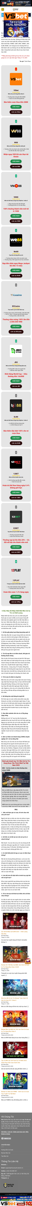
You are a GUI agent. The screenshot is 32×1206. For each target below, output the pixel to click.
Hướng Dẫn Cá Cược (7, 1150)
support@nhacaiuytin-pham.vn (14, 1168)
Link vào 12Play (16, 602)
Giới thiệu (4, 1132)
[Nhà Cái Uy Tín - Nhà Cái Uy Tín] (16, 9)
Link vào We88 (16, 275)
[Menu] (2, 9)
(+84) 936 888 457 (11, 1171)
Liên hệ (10, 1132)
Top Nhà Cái (4, 1156)
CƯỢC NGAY (16, 107)
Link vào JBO (16, 386)
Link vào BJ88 (16, 443)
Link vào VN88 (16, 221)
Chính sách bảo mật (19, 1132)
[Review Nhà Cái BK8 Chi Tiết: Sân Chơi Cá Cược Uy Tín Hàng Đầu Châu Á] (15, 1019)
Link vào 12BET (16, 497)
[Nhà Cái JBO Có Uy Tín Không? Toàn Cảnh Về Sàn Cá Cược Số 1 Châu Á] (15, 987)
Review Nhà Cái (5, 1153)
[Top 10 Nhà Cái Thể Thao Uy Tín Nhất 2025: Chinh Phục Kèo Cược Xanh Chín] (15, 1050)
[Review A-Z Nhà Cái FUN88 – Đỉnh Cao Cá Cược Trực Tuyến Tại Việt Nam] (15, 1081)
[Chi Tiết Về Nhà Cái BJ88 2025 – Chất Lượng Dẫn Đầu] (15, 921)
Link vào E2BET (16, 552)
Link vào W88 (16, 166)
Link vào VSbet (16, 112)
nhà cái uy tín (13, 37)
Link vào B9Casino (16, 331)
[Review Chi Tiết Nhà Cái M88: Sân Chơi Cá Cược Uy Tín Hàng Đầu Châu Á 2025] (15, 954)
